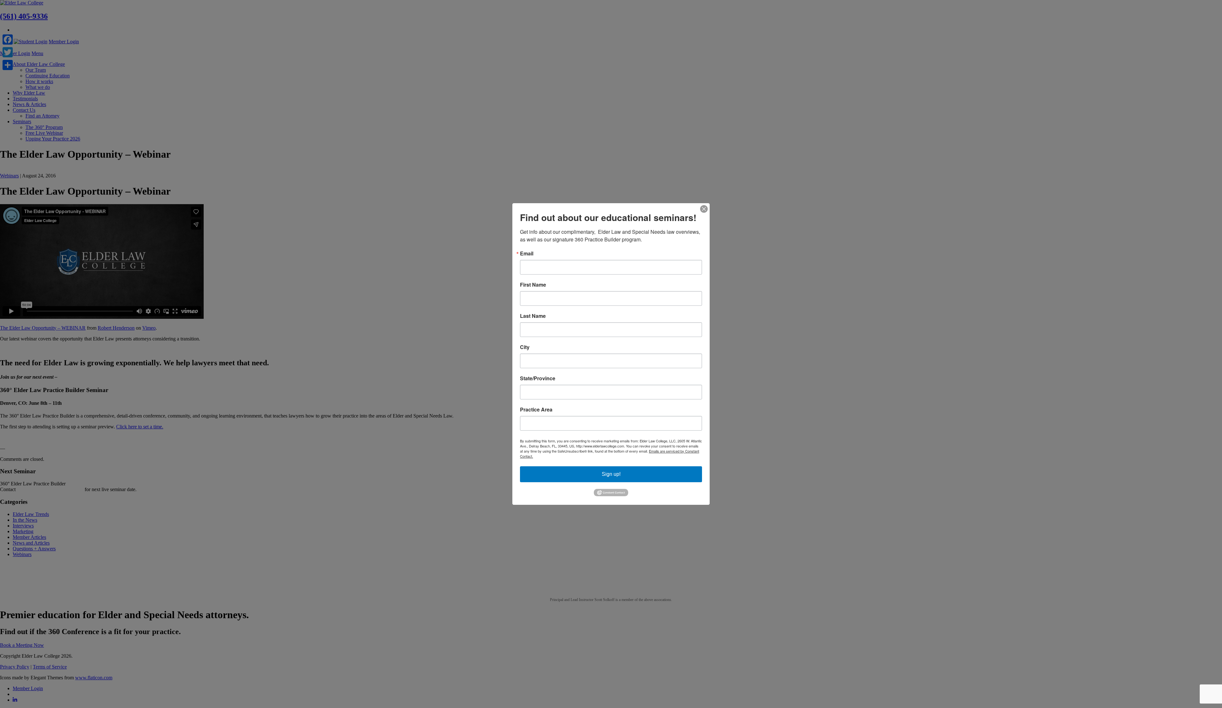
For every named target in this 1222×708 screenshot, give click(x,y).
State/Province (537, 378)
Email (526, 253)
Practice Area (536, 409)
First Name (533, 284)
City (525, 347)
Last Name (533, 315)
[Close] (704, 209)
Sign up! (611, 474)
